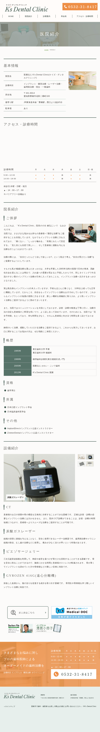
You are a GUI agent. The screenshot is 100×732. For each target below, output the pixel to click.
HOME (46, 50)
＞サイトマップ (9, 706)
